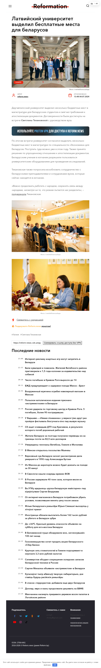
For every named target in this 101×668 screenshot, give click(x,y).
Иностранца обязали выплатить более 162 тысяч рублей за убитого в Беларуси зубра (56, 517)
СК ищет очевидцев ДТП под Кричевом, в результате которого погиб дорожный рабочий (54, 428)
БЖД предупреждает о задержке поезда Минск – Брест (55, 386)
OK (55, 665)
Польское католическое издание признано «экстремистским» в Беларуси (48, 402)
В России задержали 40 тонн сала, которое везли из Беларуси (53, 481)
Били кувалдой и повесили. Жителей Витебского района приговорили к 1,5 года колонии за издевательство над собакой (56, 371)
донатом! (46, 326)
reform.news (22, 97)
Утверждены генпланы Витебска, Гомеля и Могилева (54, 444)
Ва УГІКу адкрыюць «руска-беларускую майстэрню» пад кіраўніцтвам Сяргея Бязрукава (55, 490)
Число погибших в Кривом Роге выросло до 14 (50, 380)
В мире (18, 82)
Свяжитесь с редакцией (30, 319)
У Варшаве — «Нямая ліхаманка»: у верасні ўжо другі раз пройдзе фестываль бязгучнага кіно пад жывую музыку (56, 420)
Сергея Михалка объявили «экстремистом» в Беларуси (55, 568)
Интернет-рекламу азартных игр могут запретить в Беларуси (52, 360)
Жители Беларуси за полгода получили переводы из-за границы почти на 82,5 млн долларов (55, 437)
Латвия (16, 335)
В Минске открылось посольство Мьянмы (47, 450)
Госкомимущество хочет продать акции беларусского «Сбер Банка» (54, 543)
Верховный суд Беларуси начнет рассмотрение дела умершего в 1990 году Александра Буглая (53, 457)
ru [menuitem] (92, 3)
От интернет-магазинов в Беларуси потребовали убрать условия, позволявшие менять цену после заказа (55, 499)
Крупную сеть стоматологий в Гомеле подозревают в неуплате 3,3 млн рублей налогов (54, 552)
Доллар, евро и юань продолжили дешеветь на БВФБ (54, 588)
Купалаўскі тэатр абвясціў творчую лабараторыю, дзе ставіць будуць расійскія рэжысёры (54, 576)
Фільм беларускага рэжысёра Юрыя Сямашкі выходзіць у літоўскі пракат (56, 508)
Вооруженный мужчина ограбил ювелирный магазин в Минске (55, 393)
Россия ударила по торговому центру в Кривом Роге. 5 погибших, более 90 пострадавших (55, 411)
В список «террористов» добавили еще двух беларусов (55, 583)
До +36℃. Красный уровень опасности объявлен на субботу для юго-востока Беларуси (53, 525)
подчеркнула (19, 194)
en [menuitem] (97, 3)
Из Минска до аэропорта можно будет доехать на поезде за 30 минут (56, 466)
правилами (75, 618)
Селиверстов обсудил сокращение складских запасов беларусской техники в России (54, 561)
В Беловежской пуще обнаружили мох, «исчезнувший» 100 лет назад (55, 534)
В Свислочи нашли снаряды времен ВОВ (47, 474)
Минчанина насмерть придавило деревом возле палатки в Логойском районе (57, 596)
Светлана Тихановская (31, 335)
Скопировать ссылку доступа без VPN (62, 343)
